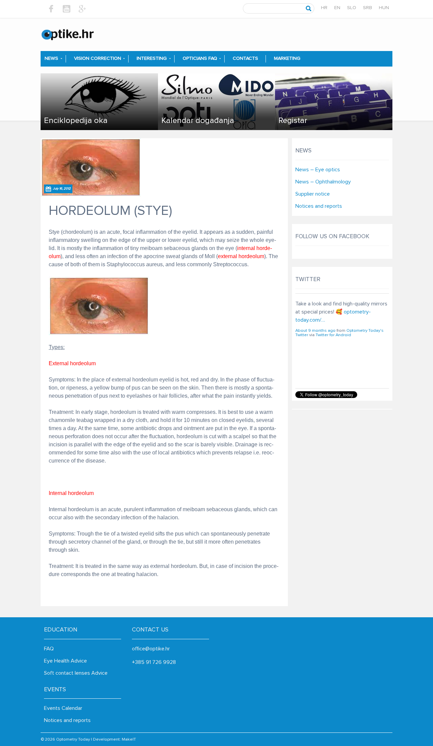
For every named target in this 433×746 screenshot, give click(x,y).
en (337, 7)
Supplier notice (312, 194)
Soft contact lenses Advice (76, 673)
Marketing (287, 58)
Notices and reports (318, 206)
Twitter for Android (333, 369)
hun (384, 7)
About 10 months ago (316, 364)
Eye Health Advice (65, 661)
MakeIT (129, 739)
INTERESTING (152, 58)
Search (308, 8)
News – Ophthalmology (323, 181)
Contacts (245, 58)
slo (351, 7)
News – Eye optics (317, 169)
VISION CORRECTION (97, 58)
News (51, 58)
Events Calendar (63, 708)
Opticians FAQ (200, 58)
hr (324, 7)
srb (367, 7)
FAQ (49, 648)
